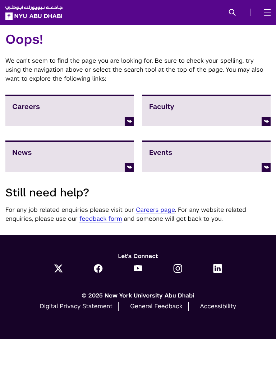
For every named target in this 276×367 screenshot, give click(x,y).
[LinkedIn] (218, 269)
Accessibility (218, 306)
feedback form (100, 219)
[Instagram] (178, 269)
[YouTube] (138, 269)
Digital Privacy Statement (76, 306)
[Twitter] (58, 269)
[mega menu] (265, 12)
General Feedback (156, 306)
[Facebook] (98, 269)
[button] (232, 13)
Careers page (155, 210)
